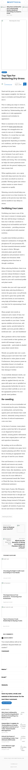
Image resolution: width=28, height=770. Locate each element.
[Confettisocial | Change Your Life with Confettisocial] (14, 2)
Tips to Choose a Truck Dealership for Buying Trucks (12, 620)
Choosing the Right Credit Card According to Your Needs (13, 572)
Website (5, 685)
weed (4, 377)
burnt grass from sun (16, 126)
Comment (5, 651)
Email (4, 677)
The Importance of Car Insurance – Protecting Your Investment (12, 596)
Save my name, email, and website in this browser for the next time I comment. (13, 696)
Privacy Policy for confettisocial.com (14, 758)
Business (4, 72)
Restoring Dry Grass (7, 516)
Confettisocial (8, 84)
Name (4, 669)
